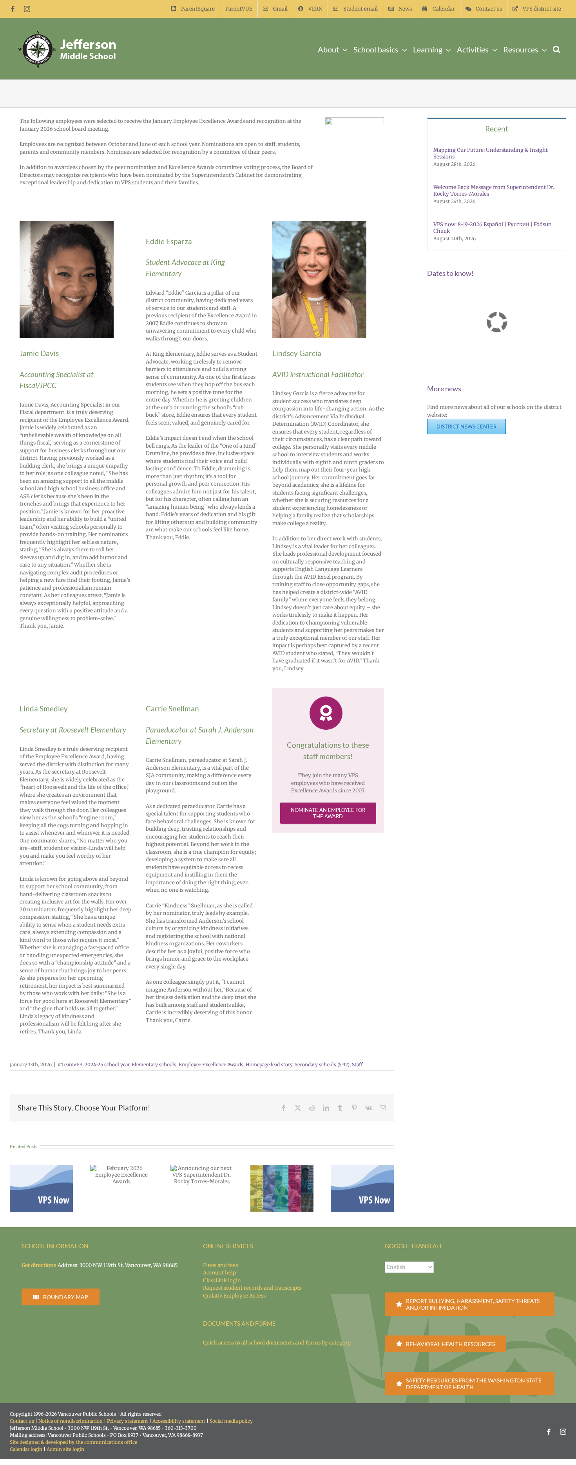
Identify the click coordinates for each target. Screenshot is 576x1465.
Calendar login (26, 1449)
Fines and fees (220, 1265)
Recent (496, 128)
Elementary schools (154, 1064)
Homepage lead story (269, 1064)
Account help (219, 1272)
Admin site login (65, 1449)
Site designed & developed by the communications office (73, 1442)
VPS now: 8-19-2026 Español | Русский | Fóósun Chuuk (492, 227)
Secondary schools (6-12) (322, 1064)
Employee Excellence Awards (211, 1064)
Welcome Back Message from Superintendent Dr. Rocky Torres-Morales (493, 190)
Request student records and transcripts (252, 1288)
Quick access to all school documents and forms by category (277, 1342)
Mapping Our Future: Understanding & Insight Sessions (490, 153)
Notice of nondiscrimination (70, 1421)
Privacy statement (127, 1421)
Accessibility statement (178, 1421)
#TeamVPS (70, 1064)
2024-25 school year (107, 1064)
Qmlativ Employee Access (234, 1295)
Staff (357, 1064)
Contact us (22, 1421)
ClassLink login (222, 1280)
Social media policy (231, 1421)
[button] (556, 48)
